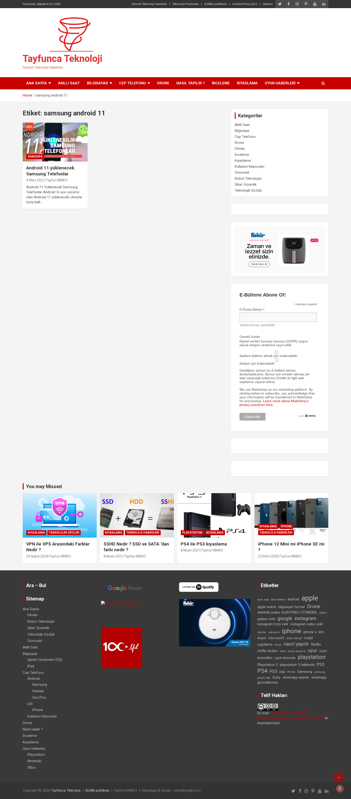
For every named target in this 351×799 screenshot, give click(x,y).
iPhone (286, 526)
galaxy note (266, 619)
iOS (30, 704)
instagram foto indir (272, 624)
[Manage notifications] (340, 788)
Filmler (240, 148)
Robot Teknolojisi (248, 178)
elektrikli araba (268, 612)
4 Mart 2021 (35, 180)
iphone (291, 631)
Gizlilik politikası (215, 4)
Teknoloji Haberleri (142, 532)
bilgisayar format (291, 607)
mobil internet (294, 638)
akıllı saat (263, 599)
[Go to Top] (339, 777)
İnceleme (221, 83)
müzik (278, 644)
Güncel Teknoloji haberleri (149, 4)
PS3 (320, 664)
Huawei (38, 691)
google (284, 618)
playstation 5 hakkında (297, 665)
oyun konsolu (285, 658)
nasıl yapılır (296, 644)
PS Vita (291, 672)
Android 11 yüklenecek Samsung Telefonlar (50, 171)
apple (309, 598)
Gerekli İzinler (249, 337)
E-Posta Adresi (252, 309)
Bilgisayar (97, 83)
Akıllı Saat (69, 83)
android (293, 599)
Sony (276, 677)
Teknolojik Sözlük (248, 190)
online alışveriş (297, 651)
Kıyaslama (247, 83)
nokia (283, 651)
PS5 (273, 671)
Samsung (35, 156)
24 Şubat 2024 (37, 556)
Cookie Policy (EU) (244, 4)
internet (261, 632)
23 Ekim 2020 (268, 556)
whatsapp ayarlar (295, 677)
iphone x (309, 632)
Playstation (192, 532)
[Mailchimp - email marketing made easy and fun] (307, 416)
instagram (305, 618)
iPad (30, 666)
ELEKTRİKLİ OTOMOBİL (299, 612)
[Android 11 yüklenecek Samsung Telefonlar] (55, 142)
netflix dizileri (267, 651)
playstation (312, 657)
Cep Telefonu (132, 83)
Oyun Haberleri (280, 83)
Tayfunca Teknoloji (62, 58)
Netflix (316, 644)
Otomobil (242, 172)
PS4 (262, 671)
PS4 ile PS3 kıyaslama (204, 544)
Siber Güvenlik (245, 184)
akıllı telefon (278, 599)
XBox (31, 767)
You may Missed (44, 486)
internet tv (274, 632)
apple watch (266, 607)
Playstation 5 (267, 665)
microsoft (276, 638)
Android (33, 678)
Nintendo (34, 761)
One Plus (39, 697)
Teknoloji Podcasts (185, 4)
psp (282, 671)
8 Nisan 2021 (113, 556)
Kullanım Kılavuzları (249, 166)
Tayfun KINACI (56, 180)
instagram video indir (307, 624)
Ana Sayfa (36, 83)
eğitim (323, 612)
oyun (312, 650)
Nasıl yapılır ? (190, 83)
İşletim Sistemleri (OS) (44, 660)
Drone (163, 83)
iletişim (268, 4)
